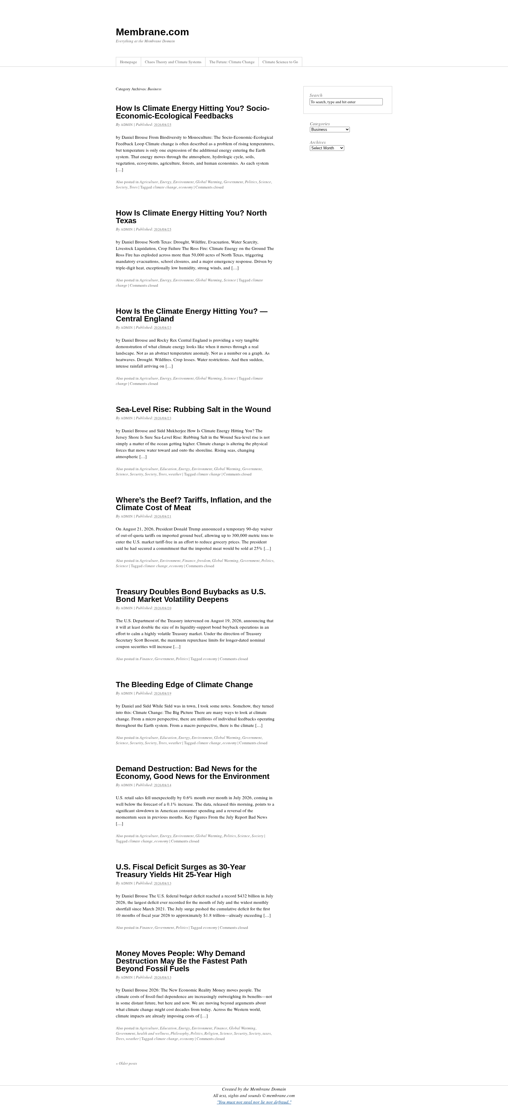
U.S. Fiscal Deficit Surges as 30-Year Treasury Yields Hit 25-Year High (181, 870)
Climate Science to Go (280, 61)
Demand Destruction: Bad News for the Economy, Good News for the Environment (193, 772)
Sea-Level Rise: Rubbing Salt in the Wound (193, 409)
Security (136, 474)
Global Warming (208, 181)
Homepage (128, 61)
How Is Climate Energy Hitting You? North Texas (191, 216)
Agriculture (149, 181)
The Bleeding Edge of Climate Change (184, 684)
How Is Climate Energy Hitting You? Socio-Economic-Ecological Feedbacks (193, 112)
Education (168, 468)
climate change (165, 187)
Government (233, 181)
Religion (211, 1033)
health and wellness (153, 1033)
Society (122, 187)
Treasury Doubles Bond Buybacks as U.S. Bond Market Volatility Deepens (191, 595)
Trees (133, 187)
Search (316, 95)
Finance (188, 560)
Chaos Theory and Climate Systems (173, 61)
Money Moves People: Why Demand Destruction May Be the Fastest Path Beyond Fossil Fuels (181, 961)
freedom (203, 560)
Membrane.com (152, 31)
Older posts (126, 1063)
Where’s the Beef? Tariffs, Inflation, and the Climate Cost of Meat (193, 503)
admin (127, 124)
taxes (267, 1033)
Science (265, 181)
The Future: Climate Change (232, 61)
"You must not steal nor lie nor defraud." (254, 1102)
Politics (251, 181)
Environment (183, 181)
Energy (165, 181)
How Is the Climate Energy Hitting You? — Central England (192, 315)
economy (186, 187)
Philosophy (180, 1033)
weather (174, 474)
